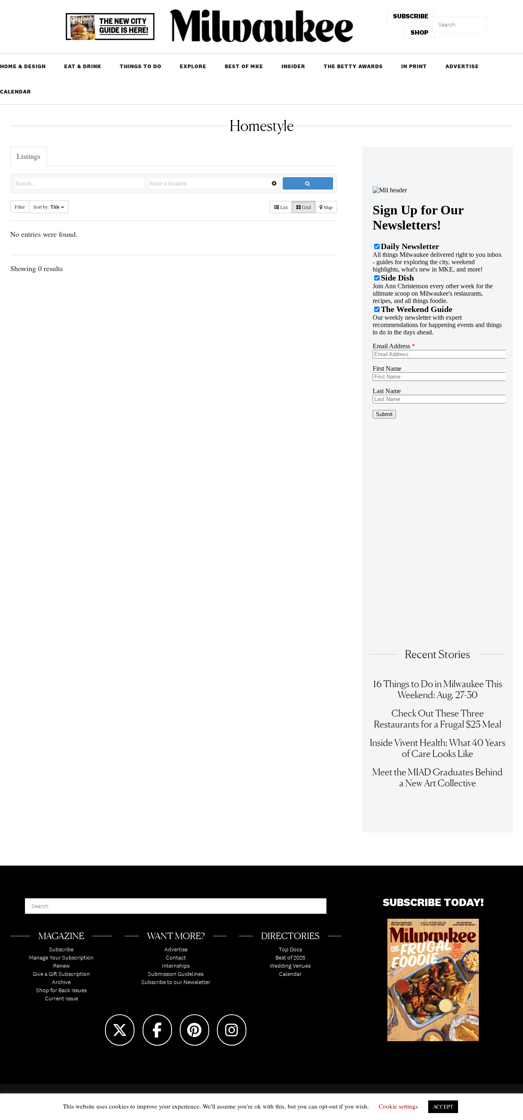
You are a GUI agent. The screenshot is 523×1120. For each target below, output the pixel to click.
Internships (176, 965)
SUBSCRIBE (410, 16)
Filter (20, 206)
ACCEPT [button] (443, 1106)
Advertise (462, 66)
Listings (28, 156)
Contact (176, 957)
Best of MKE (244, 66)
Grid (306, 207)
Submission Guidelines (175, 973)
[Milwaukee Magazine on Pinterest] (194, 1030)
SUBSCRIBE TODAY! (433, 902)
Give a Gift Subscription (61, 973)
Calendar (15, 91)
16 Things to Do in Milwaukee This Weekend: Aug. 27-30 (437, 689)
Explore (193, 66)
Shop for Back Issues (61, 990)
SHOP (419, 32)
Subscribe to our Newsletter (175, 982)
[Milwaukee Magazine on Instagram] (231, 1030)
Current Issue (61, 998)
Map (327, 207)
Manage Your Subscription (61, 957)
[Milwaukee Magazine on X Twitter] (119, 1030)
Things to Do (140, 66)
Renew (61, 965)
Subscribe (61, 949)
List (283, 207)
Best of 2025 (290, 957)
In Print (414, 66)
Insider (293, 66)
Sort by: (47, 206)
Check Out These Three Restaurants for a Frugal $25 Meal (437, 719)
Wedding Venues (290, 965)
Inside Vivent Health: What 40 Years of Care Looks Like (437, 748)
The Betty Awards (353, 66)
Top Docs (290, 949)
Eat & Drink (82, 66)
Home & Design (23, 66)
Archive (61, 982)
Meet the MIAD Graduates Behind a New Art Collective (437, 777)
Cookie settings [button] (398, 1106)
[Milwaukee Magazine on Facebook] (157, 1030)
